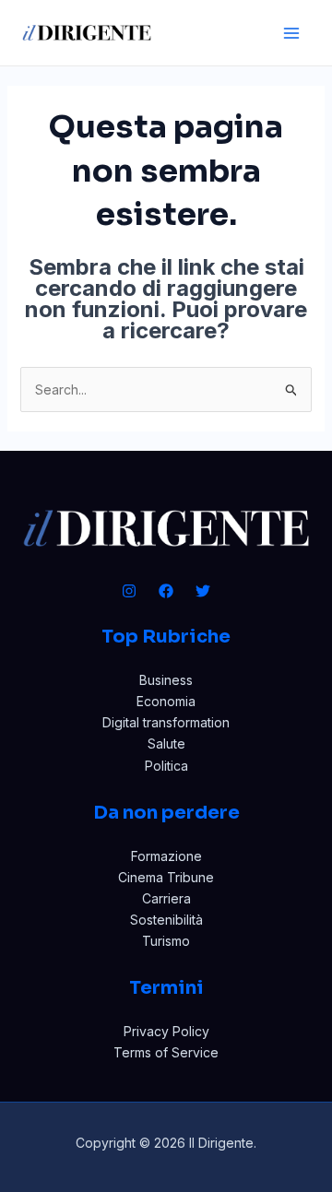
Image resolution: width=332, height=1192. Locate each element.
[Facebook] (166, 591)
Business (166, 680)
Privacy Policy (166, 1031)
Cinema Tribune (166, 877)
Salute (166, 743)
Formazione (166, 856)
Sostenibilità (166, 919)
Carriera (166, 898)
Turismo (166, 941)
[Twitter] (203, 591)
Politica (166, 765)
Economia (166, 701)
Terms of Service (166, 1052)
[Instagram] (129, 591)
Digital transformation (166, 722)
